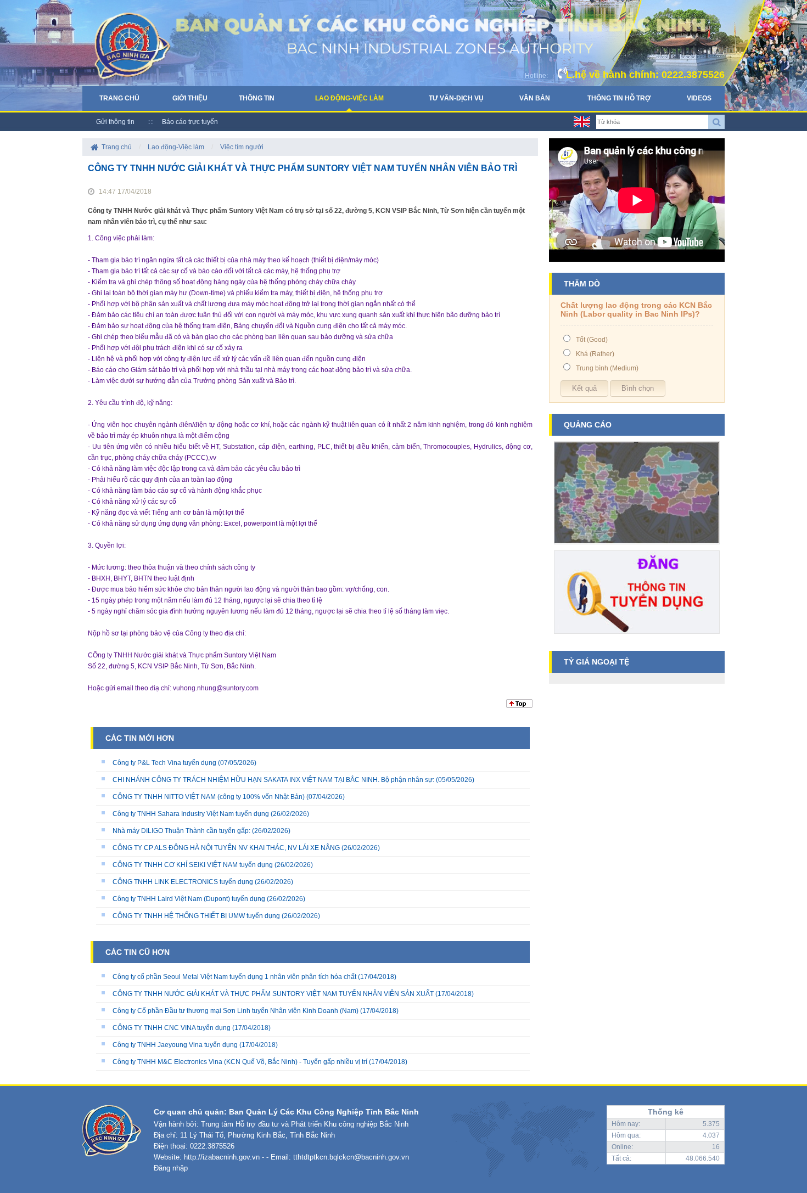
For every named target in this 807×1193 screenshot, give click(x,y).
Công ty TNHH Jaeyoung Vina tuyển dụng (175, 1045)
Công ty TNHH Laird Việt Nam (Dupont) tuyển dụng (189, 899)
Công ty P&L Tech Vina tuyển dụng (164, 763)
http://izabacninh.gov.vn (222, 1157)
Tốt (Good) (592, 340)
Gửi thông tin (115, 122)
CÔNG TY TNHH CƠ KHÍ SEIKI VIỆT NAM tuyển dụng (193, 865)
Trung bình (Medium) (607, 368)
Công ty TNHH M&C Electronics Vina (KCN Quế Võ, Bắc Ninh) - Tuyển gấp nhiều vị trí (240, 1062)
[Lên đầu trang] (519, 706)
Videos (699, 98)
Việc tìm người (242, 147)
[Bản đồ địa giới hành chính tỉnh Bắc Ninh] (637, 548)
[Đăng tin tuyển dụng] (637, 637)
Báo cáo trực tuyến (190, 122)
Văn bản (534, 98)
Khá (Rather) (595, 354)
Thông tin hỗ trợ (619, 98)
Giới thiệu (190, 98)
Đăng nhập (171, 1168)
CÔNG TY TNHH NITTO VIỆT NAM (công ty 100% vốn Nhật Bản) (209, 797)
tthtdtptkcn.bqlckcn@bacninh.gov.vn (351, 1157)
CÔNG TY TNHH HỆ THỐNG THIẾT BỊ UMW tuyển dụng (196, 916)
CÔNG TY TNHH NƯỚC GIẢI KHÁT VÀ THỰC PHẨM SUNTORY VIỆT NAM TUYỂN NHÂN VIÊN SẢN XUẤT (273, 994)
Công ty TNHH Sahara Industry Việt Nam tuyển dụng (191, 814)
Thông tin (256, 98)
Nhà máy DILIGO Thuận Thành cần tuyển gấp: (181, 831)
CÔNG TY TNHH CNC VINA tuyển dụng (172, 1028)
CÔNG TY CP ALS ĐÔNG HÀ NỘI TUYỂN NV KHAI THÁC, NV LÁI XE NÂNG (226, 848)
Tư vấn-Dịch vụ (456, 98)
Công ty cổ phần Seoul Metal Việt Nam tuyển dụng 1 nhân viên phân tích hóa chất (234, 977)
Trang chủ (119, 98)
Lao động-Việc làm (349, 98)
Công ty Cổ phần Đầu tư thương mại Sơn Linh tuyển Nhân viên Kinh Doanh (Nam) (235, 1011)
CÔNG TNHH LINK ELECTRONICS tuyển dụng (183, 882)
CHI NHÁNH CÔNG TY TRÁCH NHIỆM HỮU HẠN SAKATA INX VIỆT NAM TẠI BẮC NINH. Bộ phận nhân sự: (273, 780)
